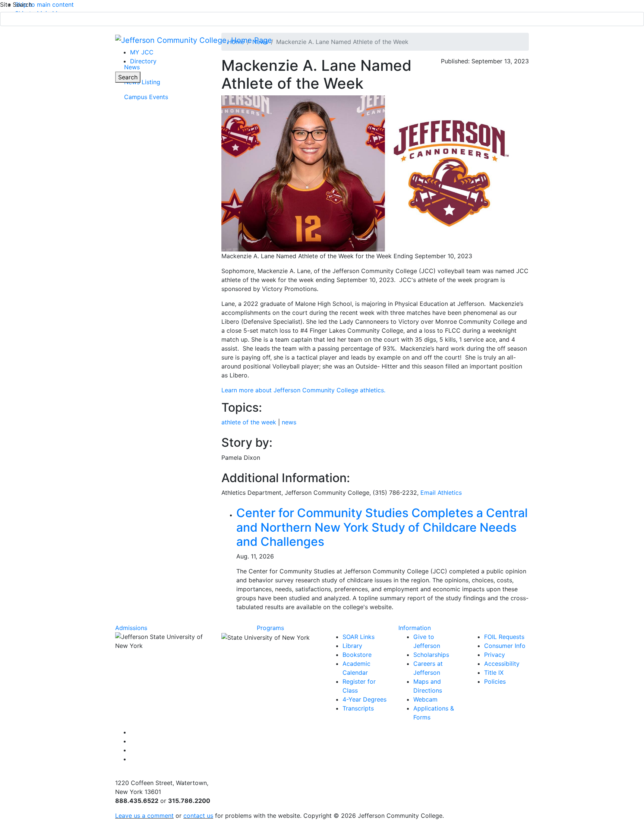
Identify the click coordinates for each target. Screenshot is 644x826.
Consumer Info (504, 645)
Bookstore (357, 654)
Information (414, 628)
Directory (143, 61)
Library (352, 645)
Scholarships (431, 654)
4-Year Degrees (364, 699)
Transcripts (358, 708)
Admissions (131, 628)
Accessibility (502, 663)
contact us (198, 815)
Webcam (425, 699)
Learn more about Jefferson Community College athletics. (304, 390)
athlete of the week (248, 422)
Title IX (493, 672)
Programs (270, 628)
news (289, 422)
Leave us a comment (144, 815)
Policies (495, 681)
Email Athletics (441, 492)
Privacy (494, 654)
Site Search (16, 4)
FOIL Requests (504, 636)
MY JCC (142, 52)
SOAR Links (358, 636)
